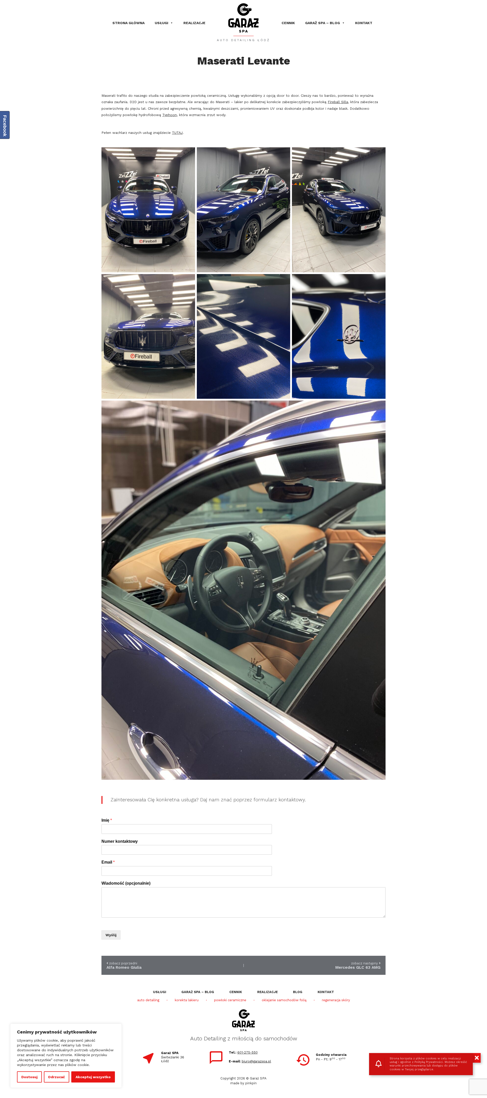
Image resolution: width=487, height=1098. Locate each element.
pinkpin (251, 1083)
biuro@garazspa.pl (256, 1061)
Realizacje (194, 23)
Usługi (161, 23)
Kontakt (363, 23)
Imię (106, 820)
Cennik (288, 23)
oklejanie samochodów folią (284, 1000)
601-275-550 (247, 1052)
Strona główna (128, 23)
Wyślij (111, 935)
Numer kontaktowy (119, 841)
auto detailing (148, 1000)
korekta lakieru (187, 1000)
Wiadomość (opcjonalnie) (125, 883)
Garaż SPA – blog (322, 23)
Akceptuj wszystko (93, 1077)
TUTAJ (177, 133)
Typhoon (169, 115)
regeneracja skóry (336, 1000)
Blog (297, 992)
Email (108, 862)
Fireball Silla (338, 102)
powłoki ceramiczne (230, 1000)
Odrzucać (56, 1077)
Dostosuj (29, 1077)
